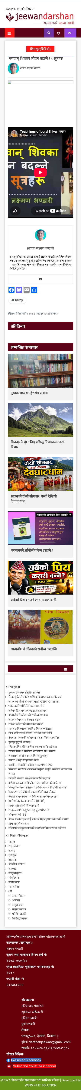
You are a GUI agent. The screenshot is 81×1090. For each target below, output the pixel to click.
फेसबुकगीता (19, 909)
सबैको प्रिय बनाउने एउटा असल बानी (33, 600)
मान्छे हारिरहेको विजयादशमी (23, 805)
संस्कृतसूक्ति (14, 873)
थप (10, 891)
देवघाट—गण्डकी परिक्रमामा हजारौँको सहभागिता (34, 737)
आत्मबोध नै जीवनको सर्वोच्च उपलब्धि (34, 649)
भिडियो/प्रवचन (20, 918)
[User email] (40, 279)
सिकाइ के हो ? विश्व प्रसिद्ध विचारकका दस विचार (37, 444)
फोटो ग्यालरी (19, 914)
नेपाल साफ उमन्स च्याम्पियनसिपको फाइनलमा (33, 796)
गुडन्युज (12, 855)
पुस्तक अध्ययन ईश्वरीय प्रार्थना (29, 393)
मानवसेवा (13, 886)
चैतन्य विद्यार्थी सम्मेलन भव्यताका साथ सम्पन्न (31, 751)
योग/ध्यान (13, 877)
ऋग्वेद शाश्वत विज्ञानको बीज (23, 760)
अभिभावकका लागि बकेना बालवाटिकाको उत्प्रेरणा (34, 783)
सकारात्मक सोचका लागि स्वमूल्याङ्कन (28, 756)
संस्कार (12, 868)
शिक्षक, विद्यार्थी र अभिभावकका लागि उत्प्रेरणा (32, 746)
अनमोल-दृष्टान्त (16, 864)
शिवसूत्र (19, 300)
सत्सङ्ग (11, 850)
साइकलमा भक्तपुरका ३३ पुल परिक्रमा (28, 810)
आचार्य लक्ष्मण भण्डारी (30, 68)
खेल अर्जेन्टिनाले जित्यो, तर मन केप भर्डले (30, 733)
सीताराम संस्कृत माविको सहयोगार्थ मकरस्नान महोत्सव (37, 828)
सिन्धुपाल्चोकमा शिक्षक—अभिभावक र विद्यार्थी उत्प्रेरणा (37, 787)
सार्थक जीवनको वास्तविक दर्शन (25, 724)
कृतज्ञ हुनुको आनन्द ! (19, 742)
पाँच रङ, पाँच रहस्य (18, 823)
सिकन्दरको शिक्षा (17, 814)
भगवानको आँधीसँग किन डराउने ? (32, 550)
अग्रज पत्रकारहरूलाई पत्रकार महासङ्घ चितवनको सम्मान (38, 819)
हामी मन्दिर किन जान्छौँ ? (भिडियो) (26, 801)
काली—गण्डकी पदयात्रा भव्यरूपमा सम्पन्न (30, 765)
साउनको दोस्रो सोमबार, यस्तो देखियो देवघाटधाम (34, 499)
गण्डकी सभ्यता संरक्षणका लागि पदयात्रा (29, 778)
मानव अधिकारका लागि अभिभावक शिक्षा (30, 728)
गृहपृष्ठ (11, 841)
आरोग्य (16, 900)
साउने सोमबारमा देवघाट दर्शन (24, 719)
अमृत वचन (18, 905)
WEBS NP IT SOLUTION (40, 1085)
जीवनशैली (14, 882)
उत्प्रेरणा (12, 859)
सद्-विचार (14, 846)
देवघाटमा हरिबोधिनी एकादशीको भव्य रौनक (31, 792)
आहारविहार (18, 896)
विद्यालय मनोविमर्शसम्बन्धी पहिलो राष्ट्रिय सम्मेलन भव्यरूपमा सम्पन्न (40, 772)
